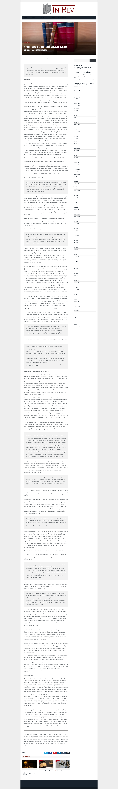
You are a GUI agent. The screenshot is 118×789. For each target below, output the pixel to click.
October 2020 (76, 219)
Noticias (75, 319)
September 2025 (77, 110)
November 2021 (77, 190)
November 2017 (77, 285)
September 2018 (77, 263)
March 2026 (76, 101)
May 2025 (76, 112)
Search (75, 58)
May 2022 (76, 176)
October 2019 (76, 240)
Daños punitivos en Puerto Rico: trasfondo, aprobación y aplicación (82, 68)
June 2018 (76, 268)
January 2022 (76, 186)
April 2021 (76, 204)
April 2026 (76, 98)
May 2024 (76, 134)
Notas (75, 317)
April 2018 (76, 273)
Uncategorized (77, 326)
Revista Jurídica (62, 18)
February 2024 (76, 141)
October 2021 (76, 193)
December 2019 (77, 235)
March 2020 (76, 233)
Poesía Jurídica (77, 322)
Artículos (27, 42)
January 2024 (76, 143)
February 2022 (76, 183)
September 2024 (77, 131)
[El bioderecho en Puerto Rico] (63, 764)
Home (25, 18)
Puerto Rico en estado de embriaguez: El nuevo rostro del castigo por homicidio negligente (83, 71)
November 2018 (77, 259)
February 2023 (76, 162)
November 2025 (77, 105)
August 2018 (76, 266)
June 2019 (76, 242)
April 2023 (76, 157)
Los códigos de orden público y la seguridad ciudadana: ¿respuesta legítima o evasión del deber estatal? (84, 76)
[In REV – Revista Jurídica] (59, 8)
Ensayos (75, 312)
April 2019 (76, 247)
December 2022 (77, 167)
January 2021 (76, 212)
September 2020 (77, 221)
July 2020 (75, 226)
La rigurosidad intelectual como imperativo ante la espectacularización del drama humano (30, 772)
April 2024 (76, 136)
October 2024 (76, 129)
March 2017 (76, 299)
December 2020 (77, 214)
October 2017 (76, 287)
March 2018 (76, 275)
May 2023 (76, 155)
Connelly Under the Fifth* (45, 770)
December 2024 (77, 124)
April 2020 (76, 230)
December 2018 (77, 256)
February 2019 (76, 252)
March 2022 (76, 181)
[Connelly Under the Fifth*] (46, 764)
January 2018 (76, 280)
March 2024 (76, 138)
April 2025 (76, 115)
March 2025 (76, 117)
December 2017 (77, 282)
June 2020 (76, 228)
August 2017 (76, 289)
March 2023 (76, 160)
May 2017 (76, 294)
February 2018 (76, 278)
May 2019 (76, 245)
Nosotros (33, 18)
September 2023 (77, 153)
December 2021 (77, 188)
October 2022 (76, 171)
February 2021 (76, 209)
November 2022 (77, 169)
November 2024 (77, 127)
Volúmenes (52, 18)
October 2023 (76, 150)
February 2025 (76, 120)
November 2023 (77, 148)
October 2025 (76, 108)
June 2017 (76, 292)
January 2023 (76, 164)
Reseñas (75, 324)
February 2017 (76, 301)
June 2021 (76, 200)
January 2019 (76, 254)
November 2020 (77, 216)
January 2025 (76, 122)
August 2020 (76, 223)
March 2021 (76, 207)
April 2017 (76, 296)
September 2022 (77, 174)
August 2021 (76, 197)
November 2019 (77, 237)
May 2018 (76, 270)
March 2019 (76, 249)
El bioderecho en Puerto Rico (62, 770)
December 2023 (77, 145)
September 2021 (77, 195)
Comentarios (76, 310)
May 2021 (76, 202)
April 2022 (76, 179)
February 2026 (76, 103)
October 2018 (76, 261)
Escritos (42, 18)
